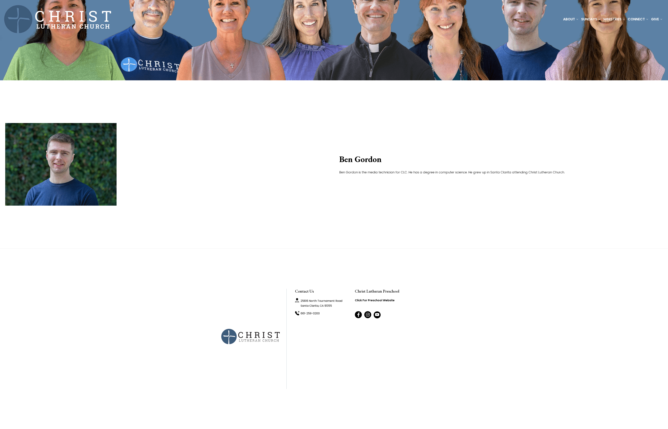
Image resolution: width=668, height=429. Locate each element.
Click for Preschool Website (375, 300)
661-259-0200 (310, 313)
